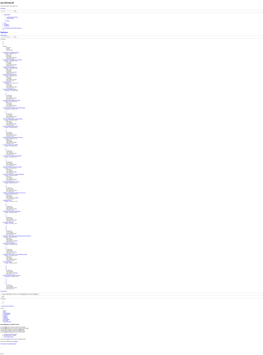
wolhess (16, 197)
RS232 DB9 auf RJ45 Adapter (10, 74)
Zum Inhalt (3, 8)
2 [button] (3, 42)
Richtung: (30, 294)
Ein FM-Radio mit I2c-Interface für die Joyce (13, 137)
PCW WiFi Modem (7, 261)
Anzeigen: (4, 294)
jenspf (7, 83)
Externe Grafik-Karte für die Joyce (10, 126)
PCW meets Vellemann (8, 222)
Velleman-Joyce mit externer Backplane (11, 211)
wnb (16, 86)
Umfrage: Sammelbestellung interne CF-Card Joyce (14, 192)
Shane (16, 272)
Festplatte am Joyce (7, 200)
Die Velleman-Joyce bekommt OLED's (11, 100)
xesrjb (7, 109)
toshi (7, 201)
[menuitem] (12, 17)
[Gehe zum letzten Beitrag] (17, 86)
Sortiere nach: (16, 294)
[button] (3, 44)
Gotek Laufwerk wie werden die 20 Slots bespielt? (14, 107)
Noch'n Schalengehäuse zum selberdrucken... (13, 118)
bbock (6, 237)
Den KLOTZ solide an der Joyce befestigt (12, 166)
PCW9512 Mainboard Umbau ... (10, 89)
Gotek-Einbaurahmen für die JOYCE (11, 181)
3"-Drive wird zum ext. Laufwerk (10, 144)
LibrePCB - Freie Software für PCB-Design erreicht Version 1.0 (17, 235)
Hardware (4, 32)
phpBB (7, 339)
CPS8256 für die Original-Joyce (10, 67)
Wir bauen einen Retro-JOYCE (10, 243)
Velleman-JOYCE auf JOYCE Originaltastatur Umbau (15, 254)
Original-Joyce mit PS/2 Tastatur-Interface (12, 155)
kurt (7, 53)
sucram (7, 276)
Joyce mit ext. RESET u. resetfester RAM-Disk (13, 174)
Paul (16, 208)
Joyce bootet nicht (7, 81)
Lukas (7, 90)
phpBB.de (15, 341)
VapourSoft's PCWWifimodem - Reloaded (12, 59)
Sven (7, 194)
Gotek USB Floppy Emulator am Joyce (11, 275)
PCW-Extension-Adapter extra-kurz (11, 52)
